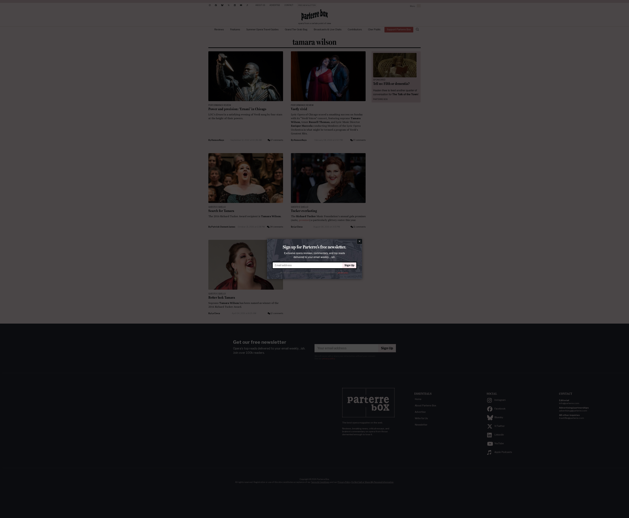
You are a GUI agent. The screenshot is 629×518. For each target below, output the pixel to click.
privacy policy (343, 273)
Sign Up (349, 265)
